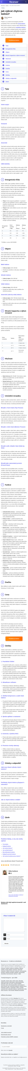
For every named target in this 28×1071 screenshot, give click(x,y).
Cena (7, 72)
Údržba (8, 75)
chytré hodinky (17, 983)
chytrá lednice (21, 23)
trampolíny (13, 987)
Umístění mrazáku (11, 62)
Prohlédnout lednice (14, 40)
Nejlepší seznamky (19, 990)
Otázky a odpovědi (11, 78)
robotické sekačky (14, 986)
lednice (21, 968)
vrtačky (21, 987)
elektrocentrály (5, 982)
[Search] (26, 2)
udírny (17, 987)
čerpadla (3, 980)
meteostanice (20, 984)
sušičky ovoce (22, 986)
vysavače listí (4, 989)
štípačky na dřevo (5, 987)
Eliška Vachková (8, 17)
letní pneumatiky (13, 984)
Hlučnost (8, 58)
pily (8, 986)
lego (7, 984)
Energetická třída (10, 49)
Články (7, 5)
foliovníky (3, 983)
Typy (7, 45)
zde (19, 1066)
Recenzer (3, 5)
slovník (10, 1050)
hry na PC (11, 983)
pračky (7, 968)
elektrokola (12, 982)
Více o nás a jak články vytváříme (16, 894)
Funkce (8, 65)
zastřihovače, (20, 989)
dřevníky (21, 980)
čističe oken (9, 980)
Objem (7, 52)
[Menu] (1, 2)
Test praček (11, 990)
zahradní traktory (12, 989)
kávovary (3, 984)
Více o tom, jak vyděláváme (16, 1005)
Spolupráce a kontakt (13, 896)
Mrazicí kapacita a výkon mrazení (15, 55)
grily (7, 983)
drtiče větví (15, 980)
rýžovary (3, 968)
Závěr (7, 81)
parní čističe (4, 986)
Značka (8, 68)
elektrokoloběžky (19, 982)
